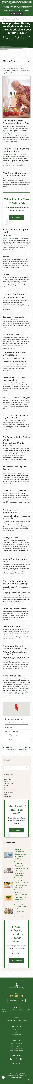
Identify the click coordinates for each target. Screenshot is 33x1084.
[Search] (26, 768)
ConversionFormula (16, 1077)
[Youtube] (20, 1059)
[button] (29, 61)
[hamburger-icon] (29, 19)
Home (4, 68)
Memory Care (11, 39)
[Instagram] (16, 1059)
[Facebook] (11, 1059)
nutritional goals (7, 134)
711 (10, 2)
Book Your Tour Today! (24, 10)
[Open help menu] (29, 1080)
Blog (9, 68)
